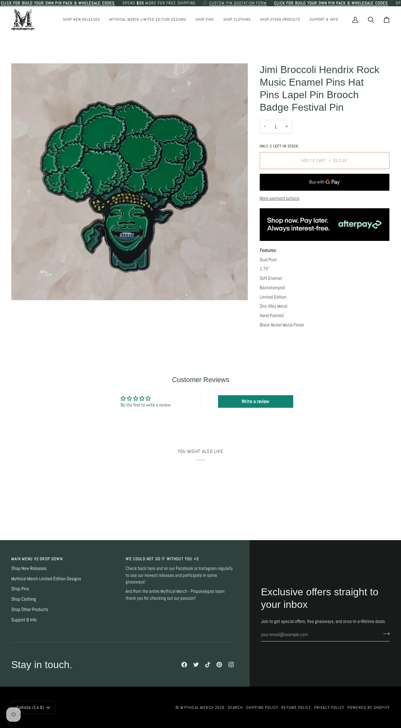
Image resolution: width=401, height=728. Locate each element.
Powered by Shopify (368, 707)
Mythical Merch (196, 707)
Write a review (255, 401)
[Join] (384, 634)
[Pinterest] (219, 664)
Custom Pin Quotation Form (238, 3)
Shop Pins (20, 589)
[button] (205, 19)
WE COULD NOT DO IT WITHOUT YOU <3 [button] (162, 558)
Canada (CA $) (30, 707)
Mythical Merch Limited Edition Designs (46, 579)
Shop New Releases (29, 568)
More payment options (279, 198)
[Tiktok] (207, 664)
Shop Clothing (23, 599)
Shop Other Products (29, 609)
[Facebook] (184, 664)
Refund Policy (296, 707)
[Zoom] (129, 181)
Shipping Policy (262, 707)
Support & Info (24, 620)
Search (235, 707)
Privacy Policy (329, 707)
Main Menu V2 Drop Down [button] (37, 558)
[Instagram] (231, 664)
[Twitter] (196, 664)
